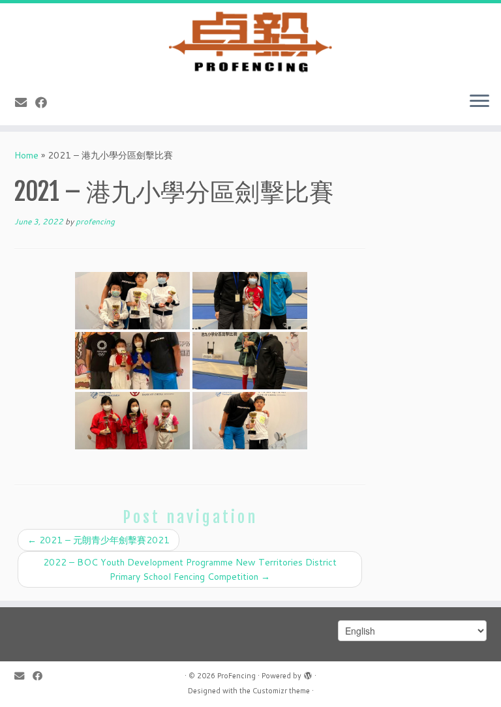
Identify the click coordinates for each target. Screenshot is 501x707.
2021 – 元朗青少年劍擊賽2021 (98, 540)
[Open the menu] (479, 102)
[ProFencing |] (250, 42)
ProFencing (236, 675)
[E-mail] (25, 102)
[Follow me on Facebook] (45, 102)
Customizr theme (281, 690)
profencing (95, 221)
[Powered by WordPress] (307, 673)
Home (26, 155)
